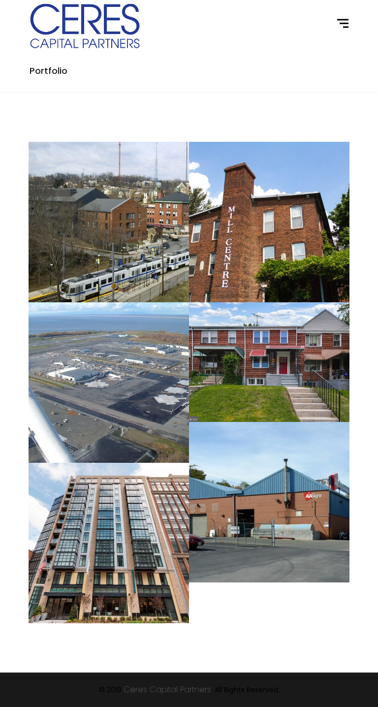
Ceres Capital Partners (167, 689)
